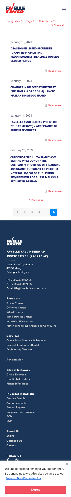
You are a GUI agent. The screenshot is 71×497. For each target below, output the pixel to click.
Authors (47, 21)
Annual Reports (16, 407)
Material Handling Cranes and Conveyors (31, 325)
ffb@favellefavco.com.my (30, 288)
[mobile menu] (64, 9)
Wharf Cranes (15, 312)
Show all (59, 25)
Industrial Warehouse (20, 321)
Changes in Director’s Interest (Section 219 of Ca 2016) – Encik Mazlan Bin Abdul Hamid (33, 91)
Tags (29, 21)
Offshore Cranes (16, 307)
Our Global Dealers (18, 379)
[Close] (66, 464)
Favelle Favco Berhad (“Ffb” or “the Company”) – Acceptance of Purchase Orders (33, 126)
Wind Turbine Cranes (19, 316)
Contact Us (14, 440)
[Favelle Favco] (15, 8)
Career (11, 445)
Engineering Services (19, 349)
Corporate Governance (21, 412)
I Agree (35, 489)
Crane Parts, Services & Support (26, 340)
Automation (15, 359)
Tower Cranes (15, 303)
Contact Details (16, 398)
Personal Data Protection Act (23, 478)
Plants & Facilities (17, 383)
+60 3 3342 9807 (22, 284)
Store (10, 436)
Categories (13, 21)
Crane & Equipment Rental (23, 345)
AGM (10, 416)
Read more (55, 70)
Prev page (37, 200)
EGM (9, 421)
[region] (35, 479)
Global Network (16, 374)
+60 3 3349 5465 (21, 280)
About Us (13, 431)
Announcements (16, 403)
